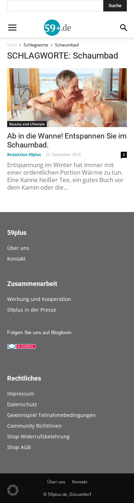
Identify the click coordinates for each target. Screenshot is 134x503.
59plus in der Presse (31, 309)
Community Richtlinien (34, 425)
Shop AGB (19, 447)
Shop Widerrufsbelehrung (38, 436)
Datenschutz (22, 404)
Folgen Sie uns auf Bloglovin (39, 332)
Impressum (20, 393)
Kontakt (16, 258)
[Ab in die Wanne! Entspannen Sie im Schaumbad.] (67, 97)
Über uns (18, 248)
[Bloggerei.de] (21, 347)
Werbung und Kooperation (39, 299)
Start (12, 45)
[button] (13, 490)
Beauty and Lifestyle (27, 123)
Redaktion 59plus (24, 154)
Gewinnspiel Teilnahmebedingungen (51, 415)
